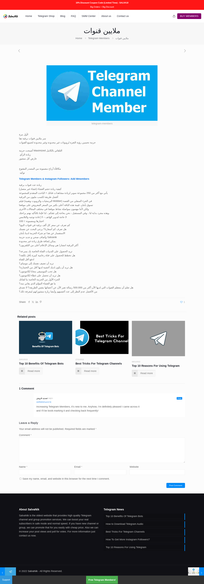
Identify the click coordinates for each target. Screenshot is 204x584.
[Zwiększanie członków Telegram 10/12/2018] (8, 572)
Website (134, 466)
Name (23, 466)
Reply (179, 398)
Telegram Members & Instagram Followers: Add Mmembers (54, 178)
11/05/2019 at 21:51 (43, 402)
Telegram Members (98, 38)
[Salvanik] (10, 16)
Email (78, 466)
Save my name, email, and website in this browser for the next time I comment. (66, 478)
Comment (25, 435)
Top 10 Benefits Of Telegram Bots (41, 363)
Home (78, 38)
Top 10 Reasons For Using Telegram (156, 365)
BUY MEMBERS (189, 16)
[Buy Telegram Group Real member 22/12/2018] (196, 572)
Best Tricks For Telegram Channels (98, 363)
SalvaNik (33, 571)
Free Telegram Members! (102, 579)
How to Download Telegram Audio (124, 524)
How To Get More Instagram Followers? (128, 539)
